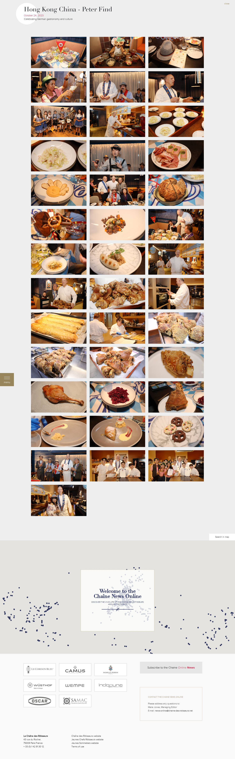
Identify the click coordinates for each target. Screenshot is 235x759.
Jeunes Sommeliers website (85, 743)
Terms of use (77, 746)
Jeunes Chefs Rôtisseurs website (87, 739)
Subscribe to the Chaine (171, 667)
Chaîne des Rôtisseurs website (86, 736)
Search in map (222, 537)
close (226, 3)
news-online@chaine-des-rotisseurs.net (174, 710)
